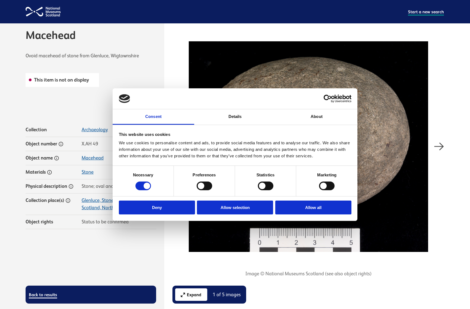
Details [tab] (235, 116)
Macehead (93, 158)
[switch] (204, 186)
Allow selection (235, 207)
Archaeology (95, 129)
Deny (157, 207)
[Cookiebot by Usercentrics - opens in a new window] (327, 99)
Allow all (313, 207)
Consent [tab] (153, 116)
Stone (88, 172)
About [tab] (317, 116)
